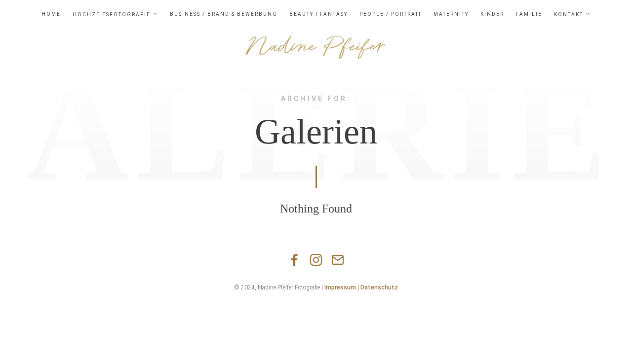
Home (51, 14)
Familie (529, 14)
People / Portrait (390, 14)
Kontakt (568, 14)
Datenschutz (379, 287)
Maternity (451, 14)
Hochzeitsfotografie (112, 14)
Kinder (492, 14)
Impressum (340, 287)
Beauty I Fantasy (318, 14)
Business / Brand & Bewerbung (223, 14)
